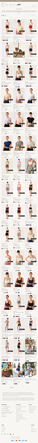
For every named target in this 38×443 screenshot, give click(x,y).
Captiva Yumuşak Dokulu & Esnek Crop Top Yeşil (30, 154)
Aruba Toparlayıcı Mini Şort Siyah (6, 82)
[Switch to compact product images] (5, 15)
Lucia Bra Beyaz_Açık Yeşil (17, 267)
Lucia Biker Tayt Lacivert (5, 222)
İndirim (3, 431)
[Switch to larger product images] (1, 15)
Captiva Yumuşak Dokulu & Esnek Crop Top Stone (18, 154)
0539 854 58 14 (7, 410)
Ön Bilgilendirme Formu (32, 408)
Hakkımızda (17, 420)
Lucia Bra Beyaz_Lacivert (17, 83)
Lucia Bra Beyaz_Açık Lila (5, 267)
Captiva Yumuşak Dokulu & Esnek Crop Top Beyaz (18, 107)
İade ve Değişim (18, 409)
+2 (8, 40)
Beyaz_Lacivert (18, 86)
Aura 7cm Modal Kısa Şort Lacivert (30, 335)
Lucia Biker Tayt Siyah (5, 245)
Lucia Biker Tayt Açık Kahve (5, 176)
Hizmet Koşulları (31, 411)
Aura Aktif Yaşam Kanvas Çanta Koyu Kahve (7, 380)
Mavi (16, 41)
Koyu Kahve (3, 338)
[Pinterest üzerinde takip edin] (7, 434)
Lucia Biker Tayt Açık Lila (16, 176)
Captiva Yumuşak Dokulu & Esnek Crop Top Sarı (18, 38)
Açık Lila (4, 64)
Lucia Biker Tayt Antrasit (5, 60)
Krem (2, 40)
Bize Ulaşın (17, 412)
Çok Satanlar (3, 428)
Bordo (3, 40)
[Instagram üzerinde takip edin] (5, 434)
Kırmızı (4, 40)
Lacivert (7, 40)
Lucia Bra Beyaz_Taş (5, 289)
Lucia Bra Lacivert (27, 290)
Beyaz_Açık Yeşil (16, 86)
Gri (7, 64)
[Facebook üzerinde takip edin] (2, 434)
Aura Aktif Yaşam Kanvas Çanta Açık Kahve (30, 357)
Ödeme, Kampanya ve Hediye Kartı (21, 411)
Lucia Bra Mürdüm (4, 312)
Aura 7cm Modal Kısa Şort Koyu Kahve (18, 335)
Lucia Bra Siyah (27, 313)
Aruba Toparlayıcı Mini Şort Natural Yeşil (18, 313)
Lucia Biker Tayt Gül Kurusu (17, 199)
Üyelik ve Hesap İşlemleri (19, 417)
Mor (17, 41)
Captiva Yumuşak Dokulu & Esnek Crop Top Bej (7, 106)
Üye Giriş (32, 428)
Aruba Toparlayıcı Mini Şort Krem (30, 221)
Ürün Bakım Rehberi (19, 415)
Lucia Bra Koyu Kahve (16, 289)
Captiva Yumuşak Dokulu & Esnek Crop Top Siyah (30, 131)
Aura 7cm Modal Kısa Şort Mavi (6, 356)
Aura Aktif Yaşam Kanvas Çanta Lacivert (18, 380)
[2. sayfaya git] (26, 387)
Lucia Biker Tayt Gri (4, 199)
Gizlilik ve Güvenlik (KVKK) (32, 409)
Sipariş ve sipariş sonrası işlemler (21, 406)
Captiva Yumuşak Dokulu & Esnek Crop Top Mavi (30, 106)
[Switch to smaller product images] (3, 15)
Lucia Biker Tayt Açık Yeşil (28, 177)
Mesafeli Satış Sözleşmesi (32, 406)
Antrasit (2, 64)
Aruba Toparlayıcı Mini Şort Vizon (30, 82)
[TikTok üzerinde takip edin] (13, 434)
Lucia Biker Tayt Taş (16, 244)
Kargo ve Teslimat (18, 408)
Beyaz (15, 41)
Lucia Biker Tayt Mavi (16, 60)
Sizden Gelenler (33, 431)
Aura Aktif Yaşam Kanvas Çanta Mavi (30, 379)
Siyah (7, 338)
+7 (8, 179)
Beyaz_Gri (17, 86)
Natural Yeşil (5, 40)
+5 (8, 109)
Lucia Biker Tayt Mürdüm (16, 221)
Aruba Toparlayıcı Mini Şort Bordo (6, 37)
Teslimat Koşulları (31, 412)
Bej (13, 41)
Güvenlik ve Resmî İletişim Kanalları (21, 418)
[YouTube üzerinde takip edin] (10, 434)
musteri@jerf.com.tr (7, 406)
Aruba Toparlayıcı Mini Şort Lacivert (30, 60)
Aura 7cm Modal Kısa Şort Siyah (18, 356)
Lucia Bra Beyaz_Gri (28, 267)
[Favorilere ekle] (11, 20)
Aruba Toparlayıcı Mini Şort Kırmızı (30, 37)
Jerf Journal (17, 421)
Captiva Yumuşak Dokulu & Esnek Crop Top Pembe (18, 41)
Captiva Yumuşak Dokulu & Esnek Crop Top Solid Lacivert (7, 154)
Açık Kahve (3, 64)
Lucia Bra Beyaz (27, 245)
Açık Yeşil (5, 64)
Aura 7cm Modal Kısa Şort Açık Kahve (7, 335)
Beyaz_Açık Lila (15, 86)
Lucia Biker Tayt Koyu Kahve (29, 199)
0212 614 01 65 (6, 408)
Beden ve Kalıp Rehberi (19, 414)
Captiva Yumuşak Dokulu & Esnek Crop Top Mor (7, 130)
